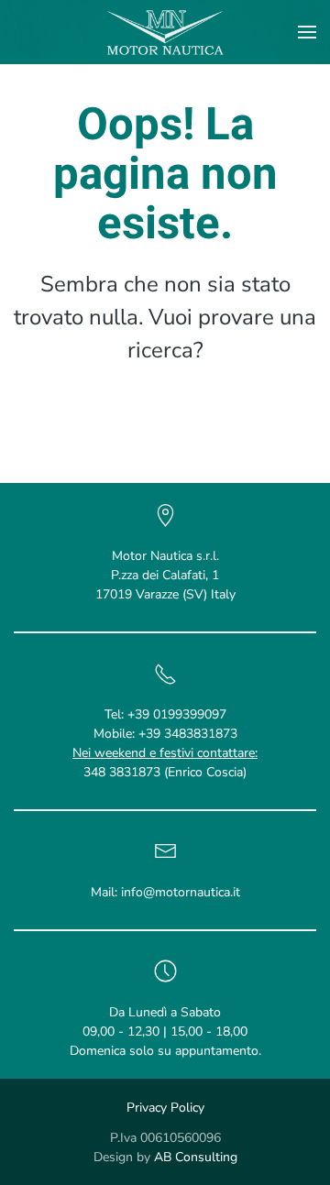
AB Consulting (195, 1157)
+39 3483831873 (187, 733)
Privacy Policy (165, 1107)
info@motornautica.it (180, 892)
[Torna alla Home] (165, 32)
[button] (307, 32)
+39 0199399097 (176, 714)
